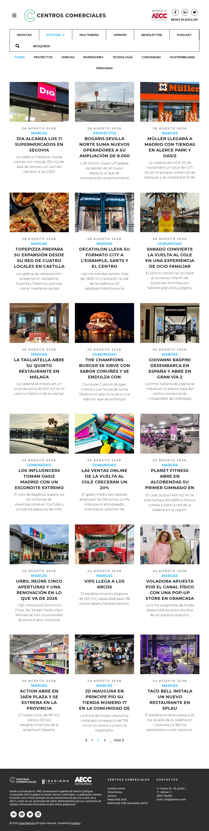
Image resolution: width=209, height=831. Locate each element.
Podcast (184, 35)
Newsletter (151, 35)
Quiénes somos (116, 788)
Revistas (24, 35)
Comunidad (151, 57)
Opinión (120, 35)
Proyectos (43, 57)
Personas (104, 68)
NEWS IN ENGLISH (184, 19)
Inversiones (93, 57)
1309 (117, 740)
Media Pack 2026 (117, 799)
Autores (112, 795)
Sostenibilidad (182, 57)
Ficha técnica (115, 792)
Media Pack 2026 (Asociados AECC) (128, 803)
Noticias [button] (53, 35)
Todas (19, 57)
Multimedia (89, 35)
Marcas (68, 57)
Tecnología (122, 57)
